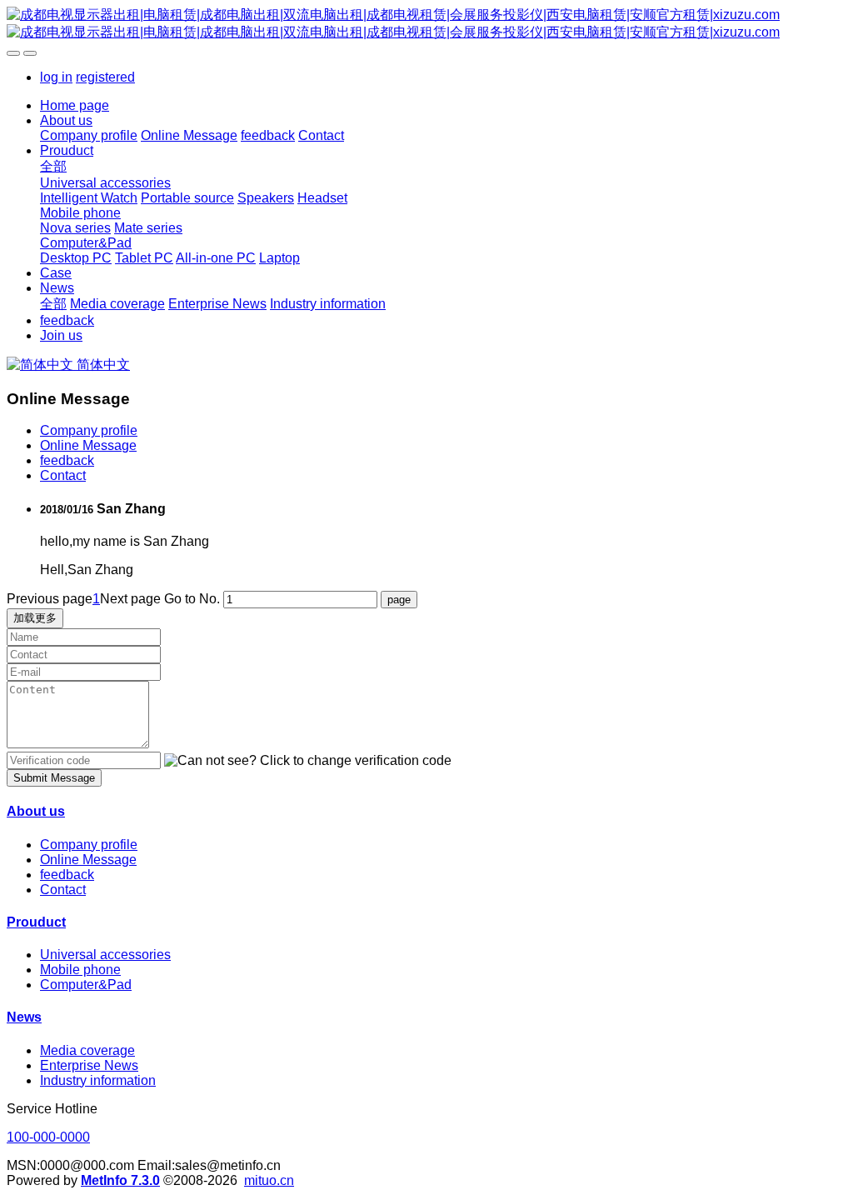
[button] (307, 760)
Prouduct (36, 922)
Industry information (98, 1080)
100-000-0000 (48, 1137)
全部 (53, 166)
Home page (74, 105)
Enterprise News (89, 1065)
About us (36, 811)
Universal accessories (105, 955)
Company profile (88, 430)
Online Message (88, 445)
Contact (63, 475)
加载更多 (35, 618)
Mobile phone (80, 969)
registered (105, 77)
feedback (67, 460)
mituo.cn (269, 1180)
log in (56, 77)
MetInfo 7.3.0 (120, 1180)
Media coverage (87, 1050)
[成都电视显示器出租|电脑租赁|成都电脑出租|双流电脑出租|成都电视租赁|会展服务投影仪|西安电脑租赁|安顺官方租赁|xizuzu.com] (426, 24)
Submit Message (54, 778)
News (24, 1017)
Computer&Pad (86, 985)
